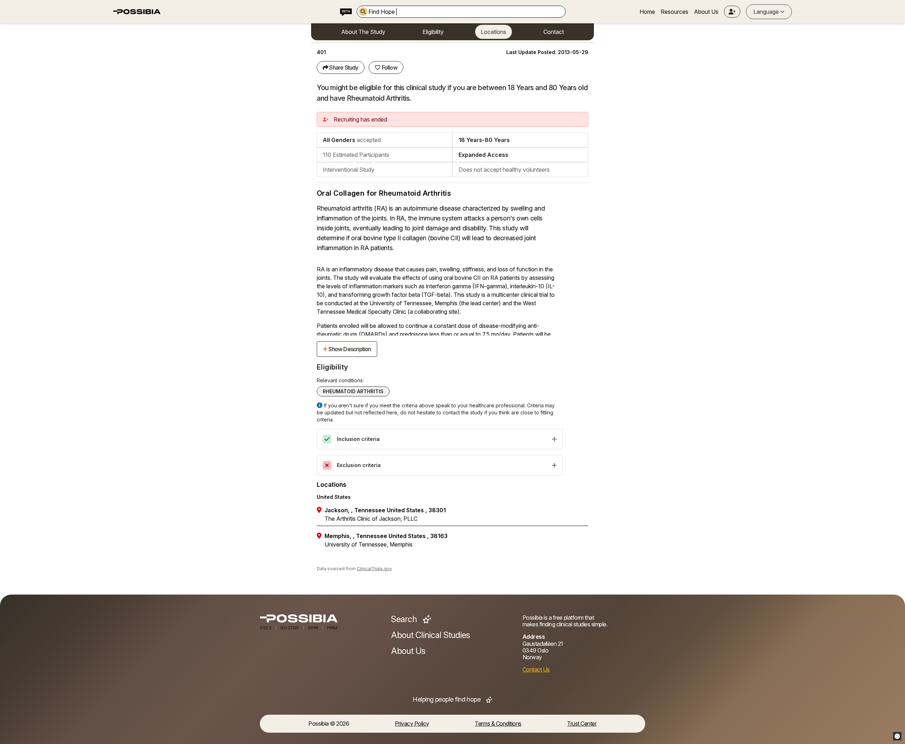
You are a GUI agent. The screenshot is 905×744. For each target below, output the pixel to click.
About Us (706, 11)
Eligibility (433, 31)
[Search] (363, 11)
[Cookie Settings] (897, 736)
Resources (674, 11)
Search (405, 619)
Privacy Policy (412, 723)
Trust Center (581, 723)
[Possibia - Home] (321, 618)
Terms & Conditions (498, 723)
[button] (732, 12)
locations (493, 31)
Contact (553, 31)
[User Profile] (732, 12)
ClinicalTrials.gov (374, 568)
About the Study (363, 31)
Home (647, 11)
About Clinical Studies (430, 635)
